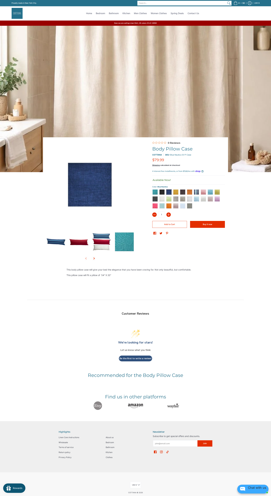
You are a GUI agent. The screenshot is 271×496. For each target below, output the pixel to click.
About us (110, 437)
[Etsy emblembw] (98, 405)
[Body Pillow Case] (56, 241)
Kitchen (109, 452)
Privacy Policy (65, 457)
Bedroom (110, 442)
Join (205, 443)
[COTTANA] (17, 13)
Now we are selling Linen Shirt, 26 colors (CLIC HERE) (135, 23)
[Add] (168, 214)
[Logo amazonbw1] (135, 405)
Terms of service (66, 447)
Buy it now (207, 224)
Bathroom (110, 447)
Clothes (109, 457)
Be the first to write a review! (135, 358)
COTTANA (157, 155)
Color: (160, 187)
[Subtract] (154, 214)
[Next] (94, 258)
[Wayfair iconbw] (173, 405)
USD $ (257, 3)
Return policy (64, 452)
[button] (239, 3)
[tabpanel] (135, 273)
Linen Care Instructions (69, 437)
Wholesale (63, 442)
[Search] (228, 3)
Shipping (156, 165)
